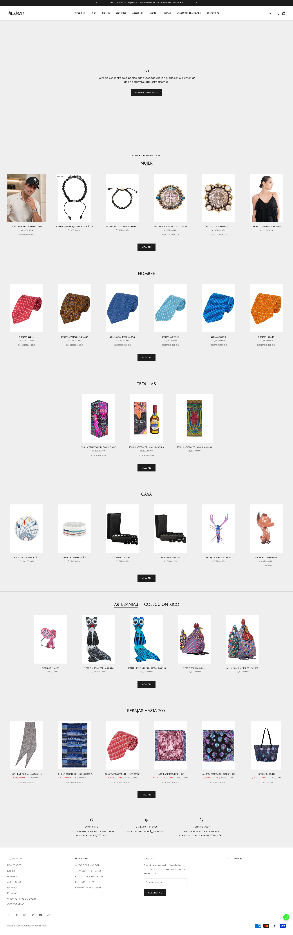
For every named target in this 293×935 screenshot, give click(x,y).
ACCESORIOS (137, 13)
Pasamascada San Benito (218, 226)
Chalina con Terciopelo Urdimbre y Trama (75, 774)
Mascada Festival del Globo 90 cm (218, 774)
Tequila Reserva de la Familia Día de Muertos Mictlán (98, 447)
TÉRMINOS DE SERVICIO (88, 871)
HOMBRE (106, 13)
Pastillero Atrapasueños (75, 557)
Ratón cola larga (50, 668)
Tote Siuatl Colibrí (266, 774)
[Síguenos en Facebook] (8, 915)
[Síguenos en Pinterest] (32, 915)
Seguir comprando (146, 92)
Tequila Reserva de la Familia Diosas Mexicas (194, 447)
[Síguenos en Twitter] (16, 915)
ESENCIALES (121, 13)
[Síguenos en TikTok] (48, 915)
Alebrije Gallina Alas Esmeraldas (242, 668)
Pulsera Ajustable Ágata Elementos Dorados (122, 226)
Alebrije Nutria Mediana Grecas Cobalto (146, 668)
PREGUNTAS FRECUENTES (89, 887)
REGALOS (153, 13)
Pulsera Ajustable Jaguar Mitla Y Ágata (74, 226)
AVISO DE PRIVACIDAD (87, 865)
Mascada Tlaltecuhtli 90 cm (170, 774)
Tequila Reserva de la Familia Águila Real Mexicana (146, 447)
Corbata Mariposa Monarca (74, 337)
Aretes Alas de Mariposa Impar (266, 226)
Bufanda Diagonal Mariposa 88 (27, 774)
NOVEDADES (79, 13)
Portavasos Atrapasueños (26, 557)
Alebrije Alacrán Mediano (218, 557)
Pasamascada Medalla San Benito (170, 226)
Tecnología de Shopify (38, 926)
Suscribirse (155, 892)
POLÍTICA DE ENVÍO (85, 882)
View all (146, 247)
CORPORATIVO (213, 13)
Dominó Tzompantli (170, 557)
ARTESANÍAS (126, 604)
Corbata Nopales (266, 337)
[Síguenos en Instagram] (24, 915)
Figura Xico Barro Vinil (266, 557)
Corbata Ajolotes (170, 337)
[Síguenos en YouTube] (40, 915)
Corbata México (218, 337)
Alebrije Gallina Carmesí (194, 668)
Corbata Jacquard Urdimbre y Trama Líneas (122, 774)
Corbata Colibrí (26, 337)
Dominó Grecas (122, 557)
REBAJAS (167, 13)
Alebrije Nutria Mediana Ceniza (99, 668)
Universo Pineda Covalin (189, 13)
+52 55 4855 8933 (194, 831)
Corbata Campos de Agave (122, 337)
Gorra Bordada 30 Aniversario (27, 226)
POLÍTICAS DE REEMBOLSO (89, 876)
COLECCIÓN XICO (161, 604)
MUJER (93, 13)
